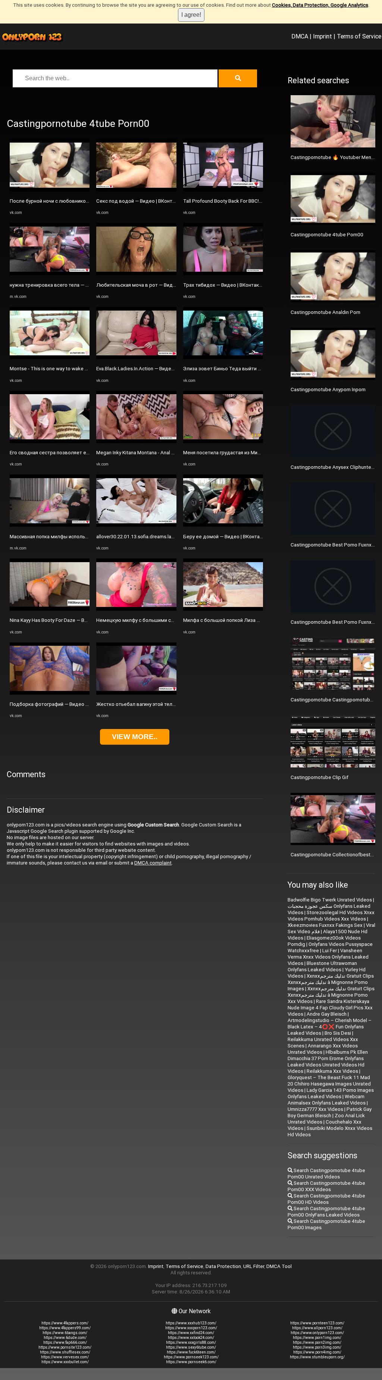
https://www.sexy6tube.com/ (191, 1347)
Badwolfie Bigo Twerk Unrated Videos (330, 900)
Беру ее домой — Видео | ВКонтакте (225, 536)
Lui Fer (329, 950)
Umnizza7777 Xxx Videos (315, 1109)
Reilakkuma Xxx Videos (332, 1071)
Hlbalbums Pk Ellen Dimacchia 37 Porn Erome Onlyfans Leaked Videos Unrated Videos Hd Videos (328, 1061)
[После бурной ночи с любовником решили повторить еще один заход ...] (50, 190)
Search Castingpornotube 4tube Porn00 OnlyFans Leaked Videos (326, 1211)
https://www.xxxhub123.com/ (191, 1323)
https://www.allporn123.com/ (317, 1328)
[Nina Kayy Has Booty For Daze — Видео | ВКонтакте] (50, 609)
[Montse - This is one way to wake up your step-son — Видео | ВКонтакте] (50, 357)
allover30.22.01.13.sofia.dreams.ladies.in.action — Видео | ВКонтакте (173, 536)
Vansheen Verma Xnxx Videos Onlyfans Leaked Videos (328, 956)
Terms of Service (359, 36)
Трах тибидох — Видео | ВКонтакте (223, 285)
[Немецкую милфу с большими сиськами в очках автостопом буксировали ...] (136, 609)
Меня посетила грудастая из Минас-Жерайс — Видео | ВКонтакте (258, 452)
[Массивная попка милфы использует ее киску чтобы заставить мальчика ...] (50, 525)
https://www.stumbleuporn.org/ (317, 1357)
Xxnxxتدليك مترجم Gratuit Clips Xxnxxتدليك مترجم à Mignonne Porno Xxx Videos (331, 994)
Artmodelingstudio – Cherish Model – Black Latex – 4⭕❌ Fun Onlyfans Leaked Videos (330, 1026)
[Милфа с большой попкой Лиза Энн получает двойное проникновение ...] (223, 609)
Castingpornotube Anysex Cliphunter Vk (335, 467)
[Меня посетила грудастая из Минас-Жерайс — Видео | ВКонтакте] (223, 441)
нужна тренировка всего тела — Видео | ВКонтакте (69, 285)
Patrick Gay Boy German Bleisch (330, 1112)
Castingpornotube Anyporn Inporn (328, 389)
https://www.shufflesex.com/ (65, 1352)
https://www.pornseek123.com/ (191, 1357)
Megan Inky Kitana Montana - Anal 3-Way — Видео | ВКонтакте (165, 452)
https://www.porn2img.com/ (317, 1342)
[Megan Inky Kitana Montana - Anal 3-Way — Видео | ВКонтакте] (136, 441)
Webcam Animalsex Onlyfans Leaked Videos (327, 1099)
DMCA (299, 36)
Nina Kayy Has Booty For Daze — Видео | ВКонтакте (67, 620)
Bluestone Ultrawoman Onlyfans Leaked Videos (322, 966)
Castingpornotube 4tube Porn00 (327, 234)
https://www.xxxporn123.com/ (191, 1328)
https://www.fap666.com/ (65, 1342)
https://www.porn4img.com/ (317, 1352)
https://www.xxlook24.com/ (191, 1337)
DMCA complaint (153, 863)
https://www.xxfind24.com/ (191, 1332)
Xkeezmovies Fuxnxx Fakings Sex (325, 925)
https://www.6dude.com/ (65, 1337)
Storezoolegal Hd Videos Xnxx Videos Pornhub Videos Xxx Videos (331, 915)
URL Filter (253, 1266)
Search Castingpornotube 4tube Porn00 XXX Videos (326, 1186)
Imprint (322, 36)
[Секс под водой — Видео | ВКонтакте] (136, 190)
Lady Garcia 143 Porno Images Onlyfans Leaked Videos (331, 1093)
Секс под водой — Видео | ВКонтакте (139, 201)
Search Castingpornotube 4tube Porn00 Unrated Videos (326, 1173)
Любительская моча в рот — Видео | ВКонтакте (151, 285)
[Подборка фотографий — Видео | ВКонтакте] (50, 693)
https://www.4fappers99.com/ (65, 1328)
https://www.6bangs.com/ (65, 1332)
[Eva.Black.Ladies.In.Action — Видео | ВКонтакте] (136, 357)
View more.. (134, 737)
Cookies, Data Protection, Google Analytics (320, 5)
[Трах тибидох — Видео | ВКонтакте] (223, 273)
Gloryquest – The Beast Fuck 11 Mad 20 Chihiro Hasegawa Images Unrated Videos (329, 1083)
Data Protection (223, 1266)
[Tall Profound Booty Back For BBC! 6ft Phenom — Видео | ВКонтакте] (223, 190)
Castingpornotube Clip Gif (319, 777)
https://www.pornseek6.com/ (191, 1361)
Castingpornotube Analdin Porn (325, 312)
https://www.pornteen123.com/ (317, 1323)
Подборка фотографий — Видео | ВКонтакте (61, 704)
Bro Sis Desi (338, 1033)
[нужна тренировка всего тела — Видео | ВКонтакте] (50, 273)
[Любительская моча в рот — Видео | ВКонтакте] (136, 273)
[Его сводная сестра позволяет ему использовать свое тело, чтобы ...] (50, 441)
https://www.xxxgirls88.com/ (191, 1342)
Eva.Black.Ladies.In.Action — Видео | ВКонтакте (149, 368)
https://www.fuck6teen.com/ (191, 1352)
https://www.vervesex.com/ (65, 1357)
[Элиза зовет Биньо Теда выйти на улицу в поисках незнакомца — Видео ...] (223, 357)
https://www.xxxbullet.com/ (65, 1361)
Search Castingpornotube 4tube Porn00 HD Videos (326, 1199)
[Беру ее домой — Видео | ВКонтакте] (223, 525)
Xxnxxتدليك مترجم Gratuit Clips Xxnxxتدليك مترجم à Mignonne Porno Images (331, 982)
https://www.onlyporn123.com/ (317, 1332)
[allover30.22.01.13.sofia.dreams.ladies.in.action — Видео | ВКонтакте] (136, 525)
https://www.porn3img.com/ (317, 1347)
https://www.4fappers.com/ (64, 1323)
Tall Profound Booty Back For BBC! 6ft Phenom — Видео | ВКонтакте (259, 201)
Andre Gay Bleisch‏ (327, 1014)
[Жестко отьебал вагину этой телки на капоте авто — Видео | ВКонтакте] (136, 693)
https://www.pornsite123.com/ (64, 1347)
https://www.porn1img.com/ (317, 1337)
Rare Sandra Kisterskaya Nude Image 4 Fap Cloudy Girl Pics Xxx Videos (330, 1007)
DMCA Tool (279, 1266)
